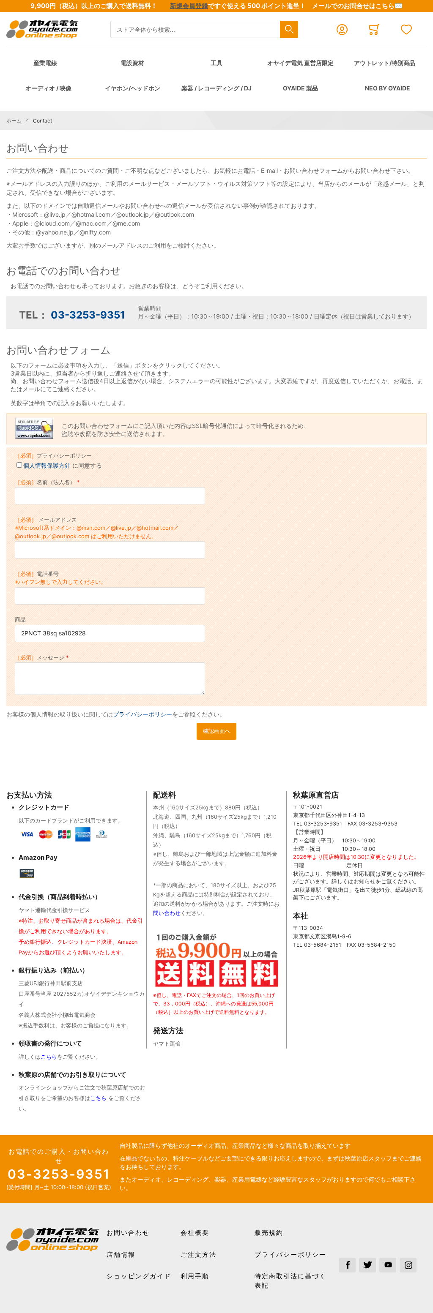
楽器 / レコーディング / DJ (216, 88)
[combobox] (204, 29)
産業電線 (45, 62)
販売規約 (269, 1233)
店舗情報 (121, 1254)
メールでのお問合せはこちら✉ (357, 6)
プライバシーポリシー (53, 455)
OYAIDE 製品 (300, 88)
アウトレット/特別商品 (384, 62)
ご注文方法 (198, 1254)
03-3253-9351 (88, 315)
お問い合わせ (128, 1233)
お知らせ (364, 881)
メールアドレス (97, 527)
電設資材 (132, 62)
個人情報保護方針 (47, 465)
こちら (49, 1057)
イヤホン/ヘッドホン (132, 88)
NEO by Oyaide (387, 88)
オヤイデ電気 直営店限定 (300, 62)
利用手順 (195, 1276)
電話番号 (60, 578)
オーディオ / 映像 (48, 88)
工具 (216, 62)
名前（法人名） (45, 482)
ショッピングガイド (139, 1276)
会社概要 (195, 1233)
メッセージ (39, 657)
